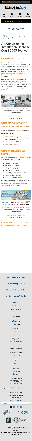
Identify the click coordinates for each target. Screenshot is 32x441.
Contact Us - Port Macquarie (16, 313)
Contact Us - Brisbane (16, 305)
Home (4, 35)
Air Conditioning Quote (16, 355)
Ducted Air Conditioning (16, 345)
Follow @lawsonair (15, 28)
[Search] (3, 2)
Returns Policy (16, 331)
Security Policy (16, 335)
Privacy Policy (16, 328)
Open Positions (16, 371)
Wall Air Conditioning (16, 348)
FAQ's (16, 363)
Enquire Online (16, 316)
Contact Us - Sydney (16, 309)
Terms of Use (16, 324)
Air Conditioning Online (16, 352)
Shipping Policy (16, 339)
